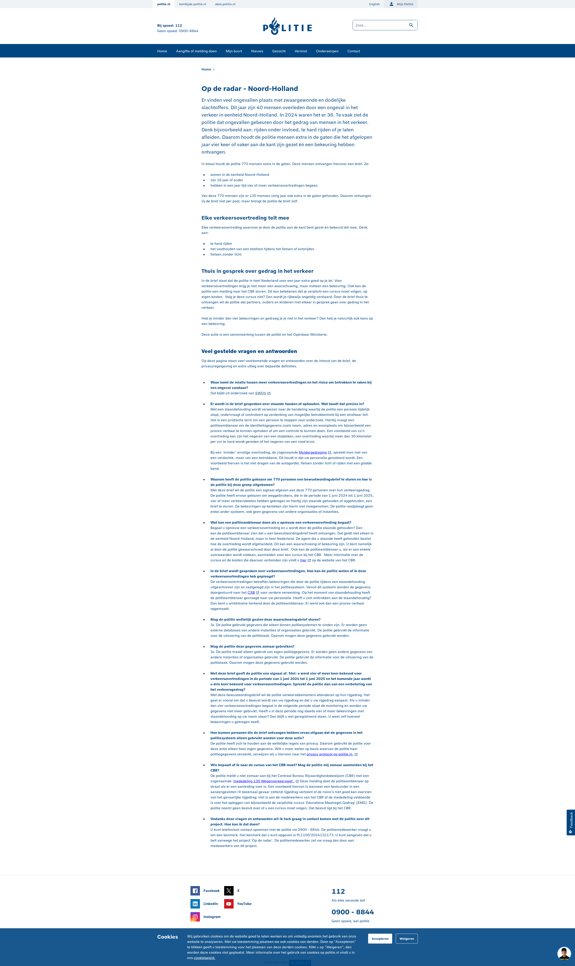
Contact (353, 51)
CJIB (251, 592)
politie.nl (163, 4)
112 (178, 25)
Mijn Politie (405, 4)
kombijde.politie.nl (192, 4)
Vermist (301, 51)
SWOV (260, 393)
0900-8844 (188, 31)
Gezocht (279, 51)
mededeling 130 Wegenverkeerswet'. (263, 781)
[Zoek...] (385, 27)
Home (162, 51)
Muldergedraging (313, 452)
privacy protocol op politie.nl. (330, 754)
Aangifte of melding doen (196, 51)
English (374, 4)
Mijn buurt (234, 51)
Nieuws (257, 51)
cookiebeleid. (204, 958)
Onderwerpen (327, 51)
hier (303, 560)
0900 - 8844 (353, 912)
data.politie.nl (225, 4)
